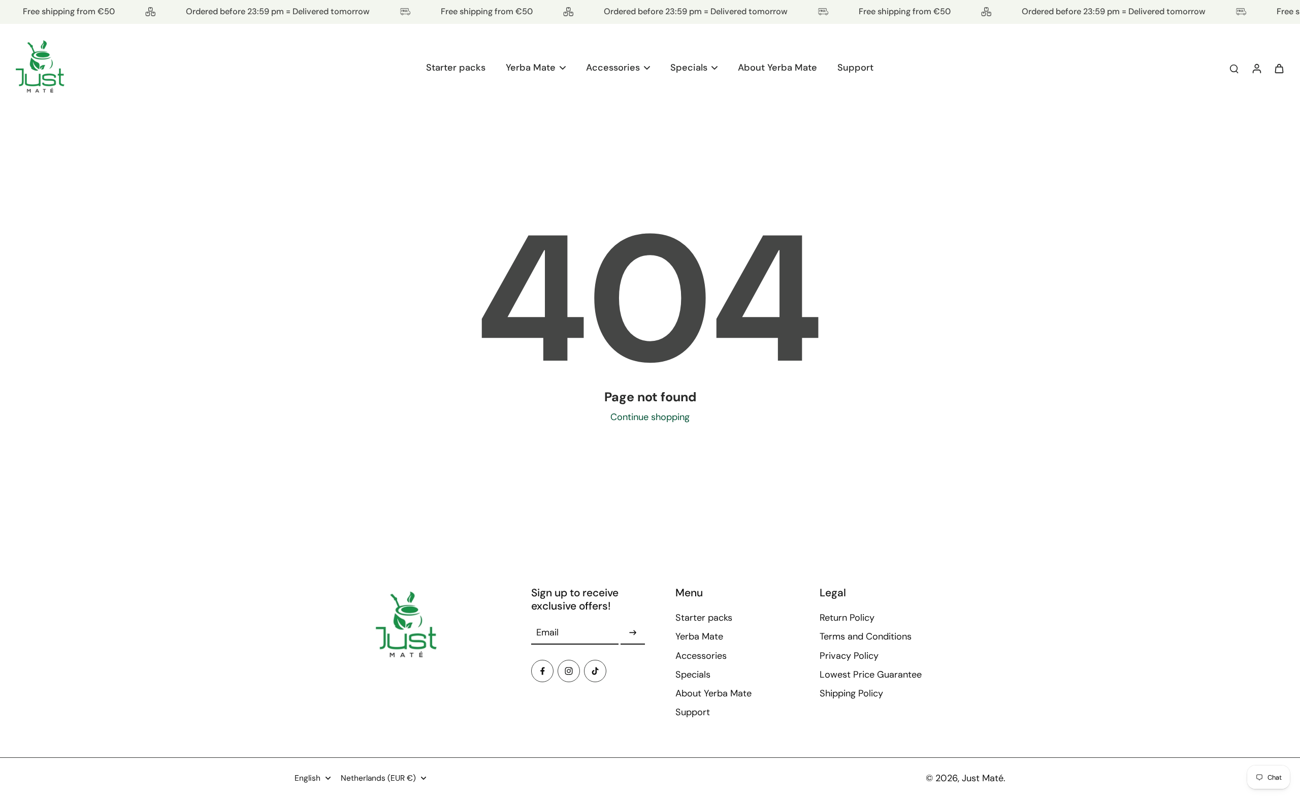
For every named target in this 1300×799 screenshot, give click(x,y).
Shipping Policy (851, 693)
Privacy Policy (849, 656)
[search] (1234, 68)
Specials (692, 674)
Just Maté (982, 778)
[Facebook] (542, 671)
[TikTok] (595, 671)
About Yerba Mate (713, 693)
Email (547, 632)
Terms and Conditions (866, 636)
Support (692, 712)
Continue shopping (650, 417)
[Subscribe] (633, 633)
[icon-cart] (1279, 68)
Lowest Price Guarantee (871, 674)
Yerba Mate (699, 636)
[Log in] (1256, 68)
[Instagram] (569, 671)
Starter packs (703, 618)
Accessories (701, 656)
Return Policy (847, 618)
